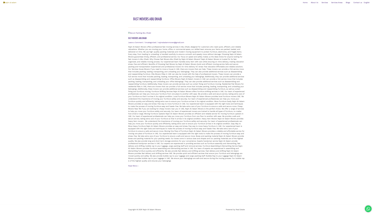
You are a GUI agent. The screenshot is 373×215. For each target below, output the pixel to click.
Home (305, 2)
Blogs (348, 2)
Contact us (357, 2)
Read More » (133, 166)
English (367, 2)
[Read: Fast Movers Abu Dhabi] (139, 33)
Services (325, 2)
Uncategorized (150, 42)
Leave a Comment (135, 42)
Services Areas (336, 2)
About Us (314, 2)
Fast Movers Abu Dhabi (137, 38)
